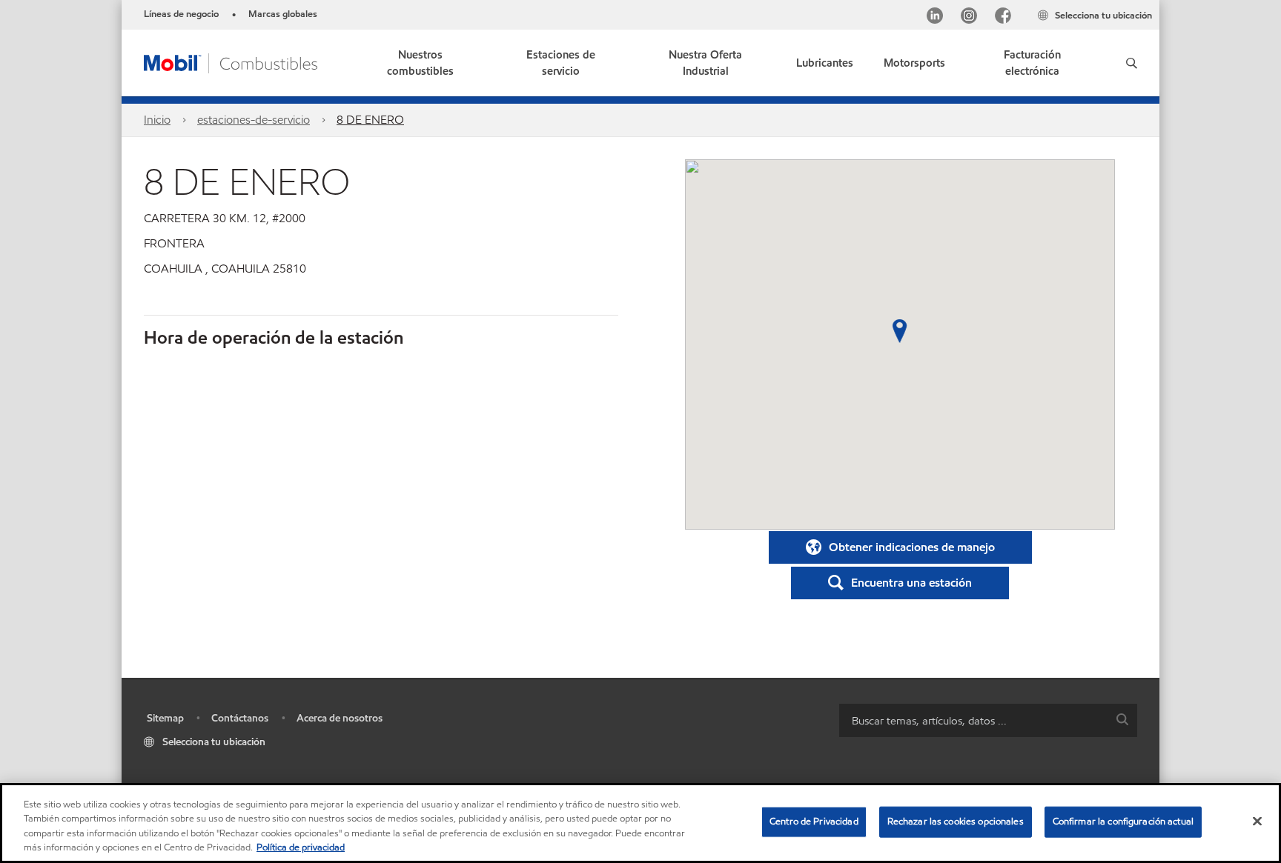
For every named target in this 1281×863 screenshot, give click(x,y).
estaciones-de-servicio (253, 119)
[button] (1131, 63)
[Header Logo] (230, 62)
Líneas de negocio (181, 14)
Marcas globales (282, 14)
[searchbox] (973, 720)
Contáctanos (239, 718)
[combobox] (988, 720)
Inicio (157, 119)
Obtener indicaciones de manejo (912, 547)
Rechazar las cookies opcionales (955, 821)
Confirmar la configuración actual (1123, 821)
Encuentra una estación (911, 582)
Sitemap (165, 718)
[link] (1032, 63)
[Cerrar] (1257, 820)
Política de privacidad (300, 847)
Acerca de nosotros (340, 718)
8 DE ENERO (370, 119)
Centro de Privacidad (813, 821)
